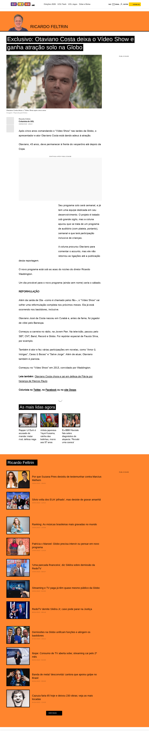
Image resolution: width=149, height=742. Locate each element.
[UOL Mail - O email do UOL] (115, 4)
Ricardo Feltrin (24, 119)
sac (109, 4)
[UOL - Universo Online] (33, 5)
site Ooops (70, 389)
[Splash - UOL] (20, 4)
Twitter (37, 389)
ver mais (52, 713)
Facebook (51, 389)
